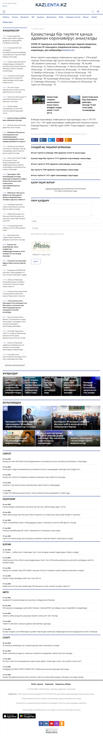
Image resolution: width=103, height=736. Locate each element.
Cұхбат (94, 17)
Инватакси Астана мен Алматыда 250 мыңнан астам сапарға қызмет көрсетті (36, 586)
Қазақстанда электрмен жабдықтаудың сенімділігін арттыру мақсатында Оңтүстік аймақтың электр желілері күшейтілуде (14, 66)
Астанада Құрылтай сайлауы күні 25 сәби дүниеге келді (14, 227)
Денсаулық (51, 17)
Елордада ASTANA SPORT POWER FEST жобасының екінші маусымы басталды (36, 669)
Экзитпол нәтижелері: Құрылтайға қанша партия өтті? (14, 263)
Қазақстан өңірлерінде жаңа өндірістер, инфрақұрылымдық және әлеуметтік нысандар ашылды (14, 250)
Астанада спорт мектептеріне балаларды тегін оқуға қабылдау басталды (14, 356)
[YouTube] (51, 723)
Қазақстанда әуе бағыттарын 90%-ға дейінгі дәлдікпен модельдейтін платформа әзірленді (13, 39)
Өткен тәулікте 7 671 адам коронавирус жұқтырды (54, 175)
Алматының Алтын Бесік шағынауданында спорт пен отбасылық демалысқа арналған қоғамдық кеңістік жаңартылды (48, 561)
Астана (15, 17)
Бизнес (86, 17)
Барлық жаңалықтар (15, 365)
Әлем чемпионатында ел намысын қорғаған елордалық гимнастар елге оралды (37, 653)
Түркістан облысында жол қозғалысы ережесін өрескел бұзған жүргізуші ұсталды (38, 538)
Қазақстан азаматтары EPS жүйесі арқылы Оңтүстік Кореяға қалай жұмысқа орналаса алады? (43, 570)
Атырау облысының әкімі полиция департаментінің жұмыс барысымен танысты (15, 293)
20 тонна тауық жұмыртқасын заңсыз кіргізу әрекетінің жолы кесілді (14, 89)
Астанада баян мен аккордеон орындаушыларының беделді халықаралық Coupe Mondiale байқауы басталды (14, 52)
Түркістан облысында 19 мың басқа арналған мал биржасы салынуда (14, 99)
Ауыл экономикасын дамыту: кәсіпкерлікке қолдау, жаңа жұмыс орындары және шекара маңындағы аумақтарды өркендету (14, 321)
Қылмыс (40, 17)
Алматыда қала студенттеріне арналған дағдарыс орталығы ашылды (14, 237)
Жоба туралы (37, 684)
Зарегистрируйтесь (53, 188)
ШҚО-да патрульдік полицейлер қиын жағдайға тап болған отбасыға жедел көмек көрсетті (13, 283)
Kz (6, 6)
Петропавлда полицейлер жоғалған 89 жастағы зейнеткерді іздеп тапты (13, 109)
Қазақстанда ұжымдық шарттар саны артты (22, 578)
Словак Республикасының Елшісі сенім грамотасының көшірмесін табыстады (36, 493)
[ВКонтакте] (46, 723)
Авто (6, 592)
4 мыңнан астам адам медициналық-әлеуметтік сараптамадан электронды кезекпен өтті (13, 79)
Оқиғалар (9, 498)
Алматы (6, 17)
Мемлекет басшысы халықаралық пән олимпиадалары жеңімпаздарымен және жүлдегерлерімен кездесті (14, 137)
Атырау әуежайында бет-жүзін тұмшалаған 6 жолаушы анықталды (31, 530)
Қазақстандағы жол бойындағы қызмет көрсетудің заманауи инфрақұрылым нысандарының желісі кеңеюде (50, 631)
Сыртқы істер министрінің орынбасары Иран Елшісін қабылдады (31, 485)
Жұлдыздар (8, 22)
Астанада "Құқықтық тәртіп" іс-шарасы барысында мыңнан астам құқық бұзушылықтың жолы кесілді (14, 334)
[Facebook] (41, 723)
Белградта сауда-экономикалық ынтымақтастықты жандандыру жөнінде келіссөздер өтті (41, 469)
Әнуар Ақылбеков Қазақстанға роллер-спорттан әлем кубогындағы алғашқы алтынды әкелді (43, 677)
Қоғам (7, 544)
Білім (61, 17)
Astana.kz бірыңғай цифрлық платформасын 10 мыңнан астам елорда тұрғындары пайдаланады (13, 346)
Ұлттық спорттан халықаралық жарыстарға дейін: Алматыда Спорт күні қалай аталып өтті (42, 661)
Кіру (75, 191)
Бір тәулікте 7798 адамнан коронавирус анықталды (55, 169)
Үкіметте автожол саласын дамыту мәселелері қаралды (27, 623)
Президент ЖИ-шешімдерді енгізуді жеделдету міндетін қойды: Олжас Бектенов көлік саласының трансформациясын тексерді (15, 181)
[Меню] (4, 11)
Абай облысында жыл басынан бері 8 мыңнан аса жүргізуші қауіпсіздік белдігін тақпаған (14, 217)
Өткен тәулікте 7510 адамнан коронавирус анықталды (56, 164)
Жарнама (49, 684)
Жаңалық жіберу (63, 684)
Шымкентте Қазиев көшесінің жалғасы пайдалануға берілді (29, 600)
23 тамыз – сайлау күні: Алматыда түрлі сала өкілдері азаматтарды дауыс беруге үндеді (41, 552)
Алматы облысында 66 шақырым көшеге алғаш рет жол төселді (30, 616)
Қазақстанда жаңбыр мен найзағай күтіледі (14, 119)
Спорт (6, 637)
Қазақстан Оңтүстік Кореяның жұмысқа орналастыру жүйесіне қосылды (34, 477)
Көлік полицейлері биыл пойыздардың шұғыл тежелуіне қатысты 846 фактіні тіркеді (39, 522)
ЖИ (33, 17)
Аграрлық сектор (73, 17)
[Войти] (97, 11)
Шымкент (24, 17)
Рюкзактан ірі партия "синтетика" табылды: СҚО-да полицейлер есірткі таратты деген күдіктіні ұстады (14, 149)
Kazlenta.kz (12, 694)
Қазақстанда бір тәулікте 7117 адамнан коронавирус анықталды (61, 158)
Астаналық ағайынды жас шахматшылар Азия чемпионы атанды (31, 645)
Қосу (36, 261)
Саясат (7, 453)
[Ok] (61, 723)
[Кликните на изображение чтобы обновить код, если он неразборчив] (41, 250)
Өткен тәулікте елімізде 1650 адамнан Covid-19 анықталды (58, 153)
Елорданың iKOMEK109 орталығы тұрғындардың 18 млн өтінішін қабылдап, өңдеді (14, 272)
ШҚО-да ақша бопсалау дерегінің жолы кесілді (14, 126)
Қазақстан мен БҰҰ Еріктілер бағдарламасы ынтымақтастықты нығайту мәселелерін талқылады (45, 461)
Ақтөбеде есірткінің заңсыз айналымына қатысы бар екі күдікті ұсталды (14, 206)
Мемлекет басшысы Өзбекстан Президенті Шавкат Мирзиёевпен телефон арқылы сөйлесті (14, 196)
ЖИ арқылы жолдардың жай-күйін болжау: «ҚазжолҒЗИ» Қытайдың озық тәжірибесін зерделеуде (45, 608)
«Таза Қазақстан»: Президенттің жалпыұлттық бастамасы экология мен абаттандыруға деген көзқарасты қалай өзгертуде (15, 306)
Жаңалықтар (11, 30)
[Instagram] (56, 723)
